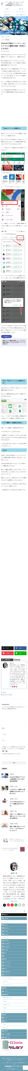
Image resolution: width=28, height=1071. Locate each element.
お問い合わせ (7, 14)
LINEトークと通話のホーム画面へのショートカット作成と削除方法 (17, 816)
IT (4, 956)
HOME (7, 9)
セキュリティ (7, 965)
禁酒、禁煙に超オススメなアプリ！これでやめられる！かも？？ (17, 828)
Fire (4, 937)
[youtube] (14, 687)
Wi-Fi (5, 968)
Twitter (6, 950)
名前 (3, 728)
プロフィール (7, 11)
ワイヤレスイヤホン (8, 978)
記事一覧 (6, 1037)
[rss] (15, 904)
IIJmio (4, 1001)
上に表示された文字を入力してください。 (12, 753)
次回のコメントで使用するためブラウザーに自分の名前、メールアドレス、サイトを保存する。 (13, 747)
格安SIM (6, 994)
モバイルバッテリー (8, 984)
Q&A (4, 1011)
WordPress (7, 971)
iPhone (6, 925)
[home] (16, 687)
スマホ (5, 991)
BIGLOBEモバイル (7, 997)
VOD (5, 1014)
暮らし (5, 1021)
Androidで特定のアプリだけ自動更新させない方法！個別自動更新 (17, 779)
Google (6, 931)
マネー (5, 1024)
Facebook (6, 943)
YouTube (6, 940)
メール (4, 734)
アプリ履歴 (9, 694)
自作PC (6, 1031)
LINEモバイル (6, 1004)
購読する (6, 914)
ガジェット (7, 974)
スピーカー (6, 981)
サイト (3, 740)
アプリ (5, 921)
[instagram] (12, 687)
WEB (5, 959)
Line (5, 953)
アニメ (5, 1017)
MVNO (5, 1008)
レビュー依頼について (19, 1059)
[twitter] (10, 687)
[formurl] (19, 904)
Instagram (6, 946)
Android (4, 692)
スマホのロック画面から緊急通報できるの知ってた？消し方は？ (17, 791)
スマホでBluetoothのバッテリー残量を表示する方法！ (17, 804)
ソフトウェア (7, 962)
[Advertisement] (14, 111)
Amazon (6, 934)
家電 (5, 988)
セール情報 (7, 1034)
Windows (6, 928)
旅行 (4, 1027)
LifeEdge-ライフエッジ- (14, 5)
